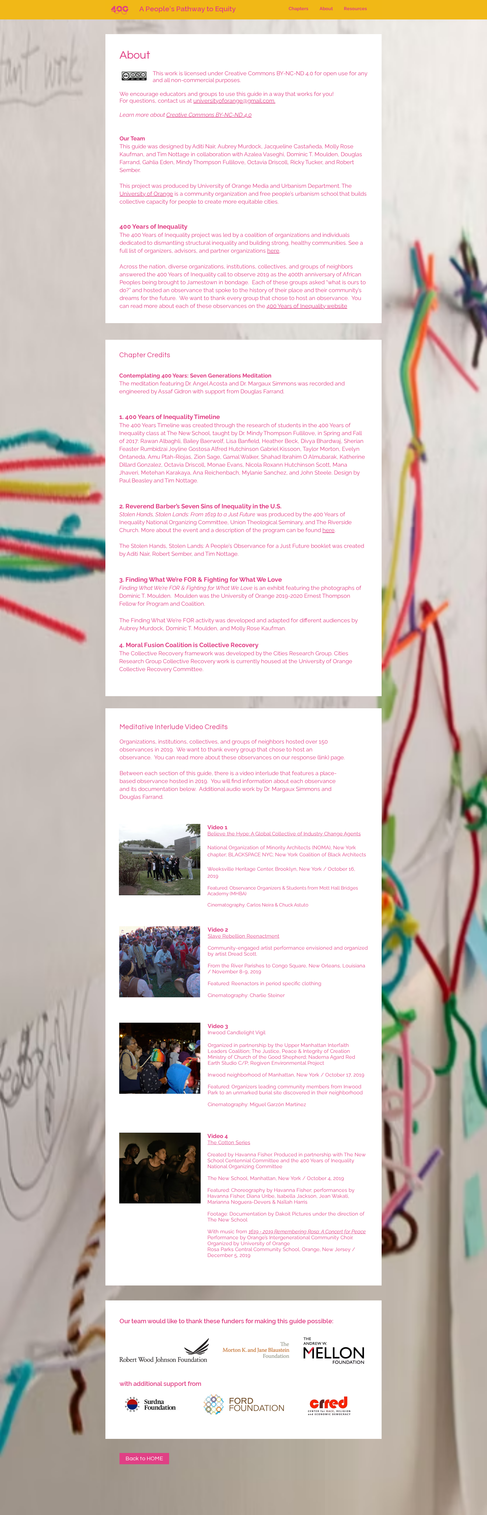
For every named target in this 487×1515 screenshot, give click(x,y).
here (273, 250)
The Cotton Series (228, 1142)
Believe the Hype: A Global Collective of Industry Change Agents (284, 834)
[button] (298, 9)
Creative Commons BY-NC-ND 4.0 (209, 114)
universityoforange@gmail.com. (234, 100)
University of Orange (146, 193)
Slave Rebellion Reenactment (243, 936)
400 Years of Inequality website (307, 306)
